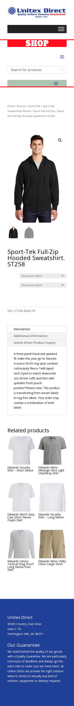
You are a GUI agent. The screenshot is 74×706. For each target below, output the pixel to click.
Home (11, 106)
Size (11, 284)
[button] (60, 140)
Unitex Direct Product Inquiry (35, 343)
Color (12, 275)
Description (22, 329)
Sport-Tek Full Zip (44, 111)
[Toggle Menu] (61, 29)
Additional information (30, 336)
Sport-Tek (34, 106)
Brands (21, 106)
